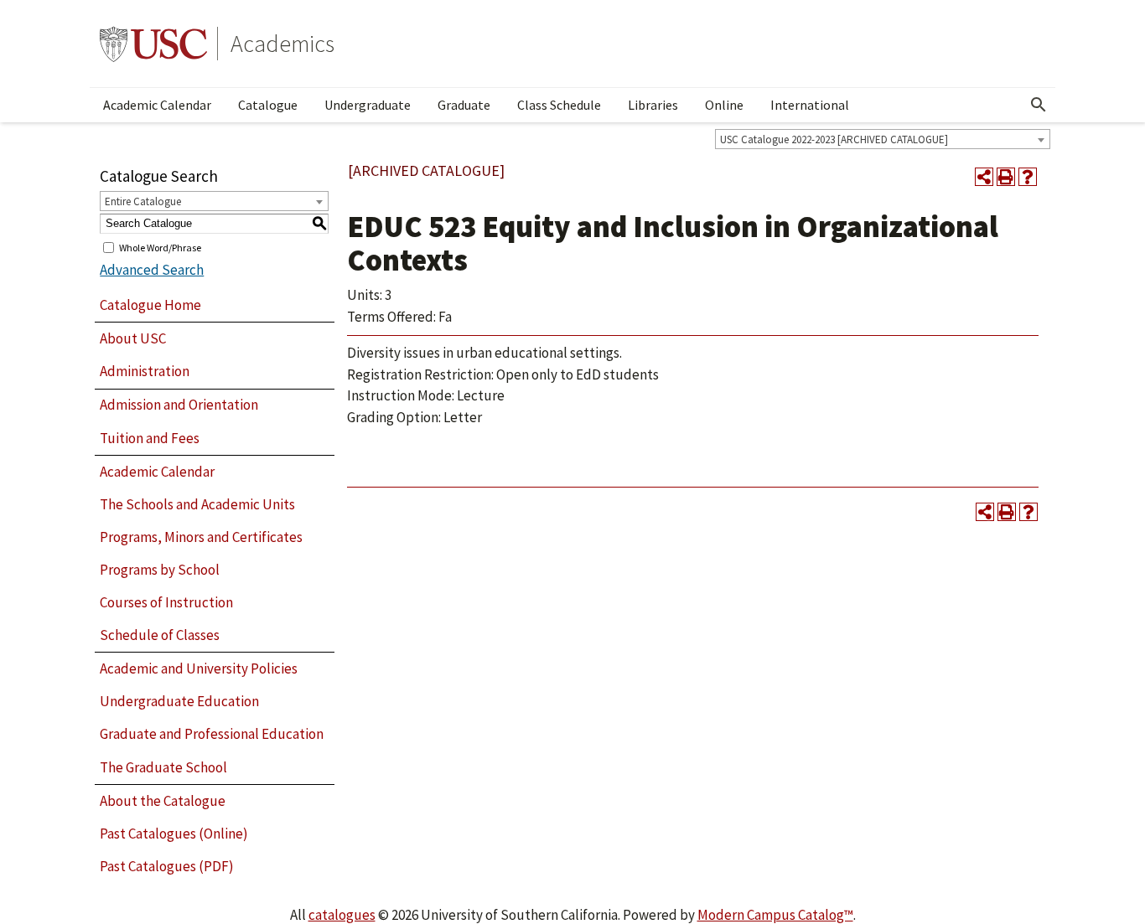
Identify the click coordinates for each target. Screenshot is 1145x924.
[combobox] (882, 139)
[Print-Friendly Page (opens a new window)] (1006, 177)
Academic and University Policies (199, 668)
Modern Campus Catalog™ (775, 915)
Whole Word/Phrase (160, 246)
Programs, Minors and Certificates (201, 537)
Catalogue (268, 104)
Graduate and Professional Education (212, 734)
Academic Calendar (157, 104)
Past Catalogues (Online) (174, 833)
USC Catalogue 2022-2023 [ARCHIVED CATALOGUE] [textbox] (834, 139)
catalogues (342, 915)
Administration (144, 371)
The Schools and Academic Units (197, 504)
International (809, 104)
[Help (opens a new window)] (1027, 177)
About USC (133, 338)
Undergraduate (367, 104)
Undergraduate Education (179, 701)
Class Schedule (559, 104)
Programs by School (160, 569)
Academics (282, 43)
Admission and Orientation (179, 404)
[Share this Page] (984, 177)
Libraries (653, 104)
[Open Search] (1038, 104)
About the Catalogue (162, 801)
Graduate (464, 104)
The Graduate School (163, 767)
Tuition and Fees (149, 438)
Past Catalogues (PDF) (167, 866)
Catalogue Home (150, 305)
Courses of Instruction (166, 602)
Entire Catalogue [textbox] (143, 201)
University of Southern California (153, 43)
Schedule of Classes (160, 635)
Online (724, 104)
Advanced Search (152, 270)
